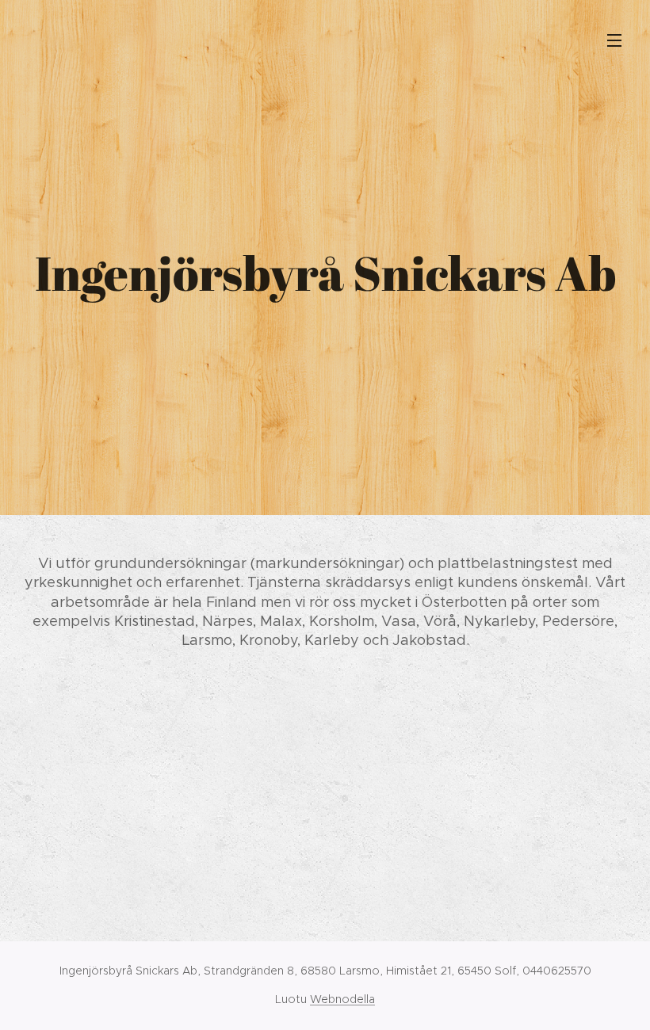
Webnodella (342, 999)
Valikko (614, 39)
